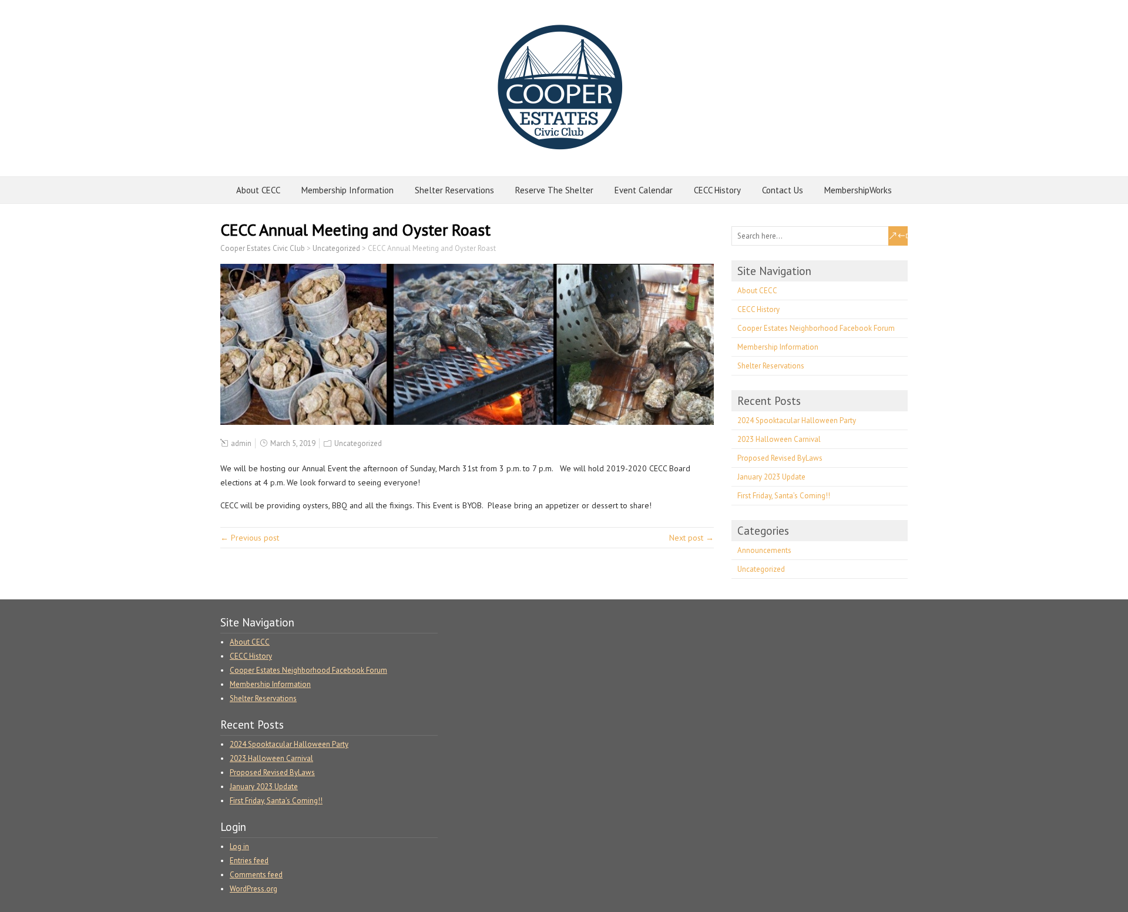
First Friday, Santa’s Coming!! (783, 496)
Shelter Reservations (454, 190)
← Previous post (249, 537)
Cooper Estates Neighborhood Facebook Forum (816, 328)
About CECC (258, 190)
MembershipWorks (858, 190)
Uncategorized (358, 443)
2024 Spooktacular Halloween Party (796, 420)
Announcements (764, 550)
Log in (239, 846)
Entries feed (249, 861)
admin (241, 443)
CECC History (717, 190)
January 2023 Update (771, 477)
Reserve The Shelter (554, 190)
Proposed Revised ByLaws (779, 458)
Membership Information (347, 190)
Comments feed (256, 875)
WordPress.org (253, 889)
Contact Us (782, 190)
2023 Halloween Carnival (779, 439)
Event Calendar (644, 190)
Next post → (691, 537)
